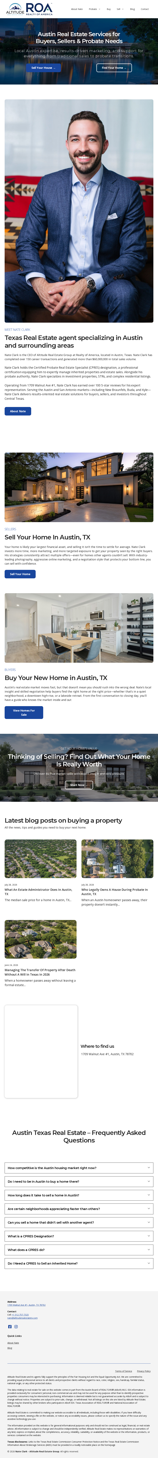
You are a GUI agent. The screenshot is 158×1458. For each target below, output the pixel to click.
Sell (118, 9)
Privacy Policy (144, 1371)
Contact (145, 9)
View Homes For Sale (24, 712)
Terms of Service (123, 1371)
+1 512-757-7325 (20, 1314)
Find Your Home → (114, 68)
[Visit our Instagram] (16, 1326)
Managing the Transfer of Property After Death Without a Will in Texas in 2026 (40, 972)
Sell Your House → (43, 68)
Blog (132, 9)
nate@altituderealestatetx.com (22, 1317)
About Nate (77, 9)
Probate (93, 9)
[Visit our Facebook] (9, 1326)
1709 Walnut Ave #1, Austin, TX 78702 (26, 1304)
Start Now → (79, 785)
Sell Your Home (20, 574)
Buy (109, 9)
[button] (79, 1168)
